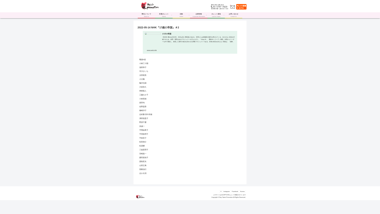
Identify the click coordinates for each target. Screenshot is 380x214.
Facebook (235, 191)
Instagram (226, 191)
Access (242, 191)
